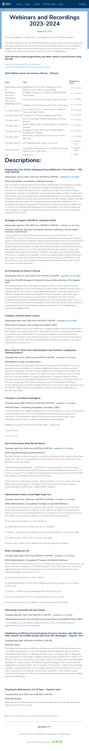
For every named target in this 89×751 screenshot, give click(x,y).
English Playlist (11, 430)
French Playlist (11, 436)
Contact (37, 4)
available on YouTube (69, 177)
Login (61, 4)
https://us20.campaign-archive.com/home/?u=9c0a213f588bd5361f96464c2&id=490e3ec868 (27, 65)
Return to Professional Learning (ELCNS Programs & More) (33, 716)
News (27, 4)
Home (19, 4)
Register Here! (77, 142)
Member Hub (49, 4)
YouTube (77, 88)
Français (82, 4)
